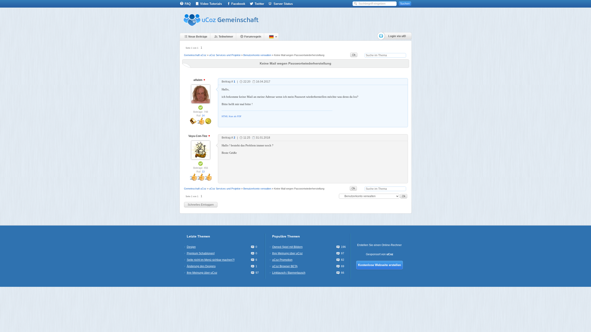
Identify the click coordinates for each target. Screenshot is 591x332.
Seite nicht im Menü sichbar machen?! (211, 259)
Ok (354, 54)
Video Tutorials (211, 4)
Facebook (238, 4)
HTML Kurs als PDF (231, 116)
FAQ (188, 4)
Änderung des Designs (201, 266)
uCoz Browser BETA (285, 266)
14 (203, 115)
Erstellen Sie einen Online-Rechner (379, 245)
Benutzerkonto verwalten (257, 55)
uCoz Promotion (282, 259)
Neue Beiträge (197, 36)
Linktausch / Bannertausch (288, 272)
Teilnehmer (226, 36)
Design (191, 247)
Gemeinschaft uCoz (195, 55)
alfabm (198, 80)
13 (203, 171)
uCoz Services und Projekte (225, 55)
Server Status (283, 4)
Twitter (259, 4)
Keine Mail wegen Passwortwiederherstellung (299, 55)
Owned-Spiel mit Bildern (287, 247)
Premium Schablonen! (201, 253)
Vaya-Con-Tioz (198, 136)
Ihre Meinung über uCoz (202, 272)
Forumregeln (252, 36)
